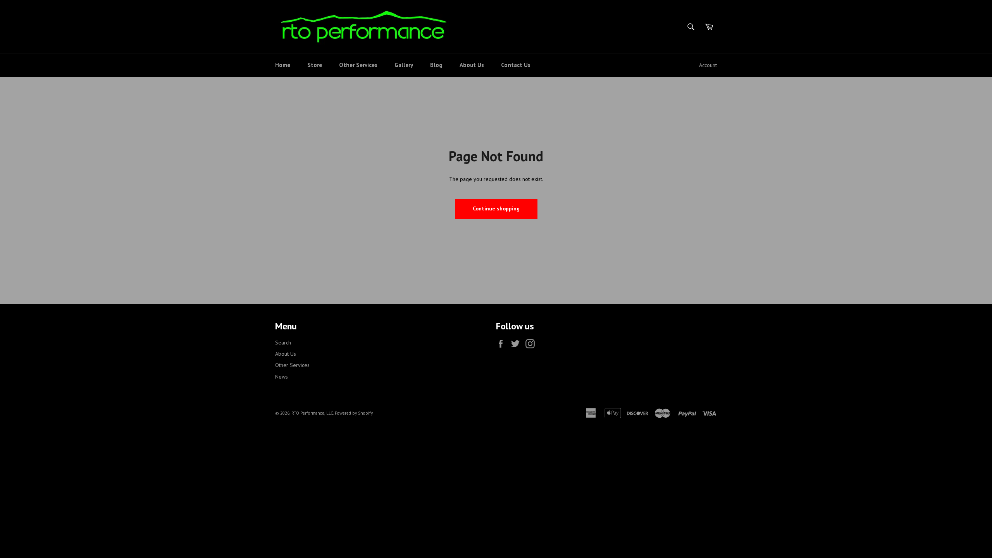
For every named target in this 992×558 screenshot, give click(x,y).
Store (314, 65)
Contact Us (515, 65)
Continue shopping (496, 208)
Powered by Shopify (354, 413)
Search (283, 342)
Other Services (358, 65)
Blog (436, 65)
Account (708, 65)
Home (282, 65)
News (281, 376)
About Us (472, 65)
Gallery (403, 65)
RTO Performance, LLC (312, 413)
